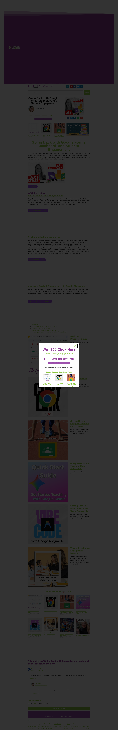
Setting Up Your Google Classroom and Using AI (71, 385)
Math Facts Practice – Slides (47, 384)
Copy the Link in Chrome (59, 384)
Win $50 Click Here (59, 349)
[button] (75, 346)
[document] (59, 365)
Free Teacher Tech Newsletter (59, 359)
